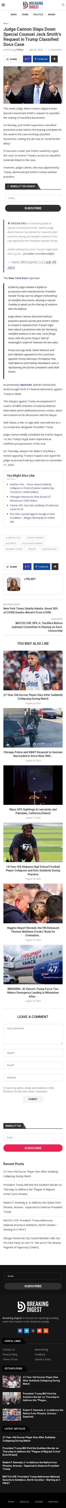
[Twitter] (26, 1330)
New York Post (18, 278)
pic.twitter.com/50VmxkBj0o (38, 253)
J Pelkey (19, 49)
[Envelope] (39, 1330)
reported (25, 384)
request (32, 549)
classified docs (13, 537)
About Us (24, 1501)
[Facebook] (20, 1330)
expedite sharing (35, 537)
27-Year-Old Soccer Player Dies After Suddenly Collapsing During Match (41, 1380)
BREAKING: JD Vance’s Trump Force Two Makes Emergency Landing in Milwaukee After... (33, 992)
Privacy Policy (10, 1354)
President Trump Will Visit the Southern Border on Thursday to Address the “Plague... (41, 1397)
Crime (25, 14)
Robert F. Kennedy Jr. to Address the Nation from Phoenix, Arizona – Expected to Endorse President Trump (32, 1207)
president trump (14, 549)
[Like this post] (28, 59)
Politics (38, 14)
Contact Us (9, 1349)
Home (11, 1501)
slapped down (49, 549)
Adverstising (41, 1349)
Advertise (53, 1501)
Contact (39, 1501)
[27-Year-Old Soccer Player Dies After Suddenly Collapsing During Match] (33, 670)
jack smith (11, 543)
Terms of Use (10, 1359)
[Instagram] (33, 1330)
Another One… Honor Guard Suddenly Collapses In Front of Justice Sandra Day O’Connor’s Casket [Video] (32, 488)
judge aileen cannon (32, 543)
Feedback (40, 1354)
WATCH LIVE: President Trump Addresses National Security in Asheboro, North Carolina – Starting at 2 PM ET (30, 1225)
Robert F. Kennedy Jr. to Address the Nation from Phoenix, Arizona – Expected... (43, 1413)
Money (52, 14)
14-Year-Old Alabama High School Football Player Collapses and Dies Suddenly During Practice (33, 870)
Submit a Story (43, 1359)
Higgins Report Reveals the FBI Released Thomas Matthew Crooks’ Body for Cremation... (33, 931)
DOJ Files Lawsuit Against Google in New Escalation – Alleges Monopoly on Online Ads (32, 517)
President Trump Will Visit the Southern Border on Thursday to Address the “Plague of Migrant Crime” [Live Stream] (32, 1189)
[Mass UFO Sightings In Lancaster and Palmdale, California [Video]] (33, 785)
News (14, 14)
